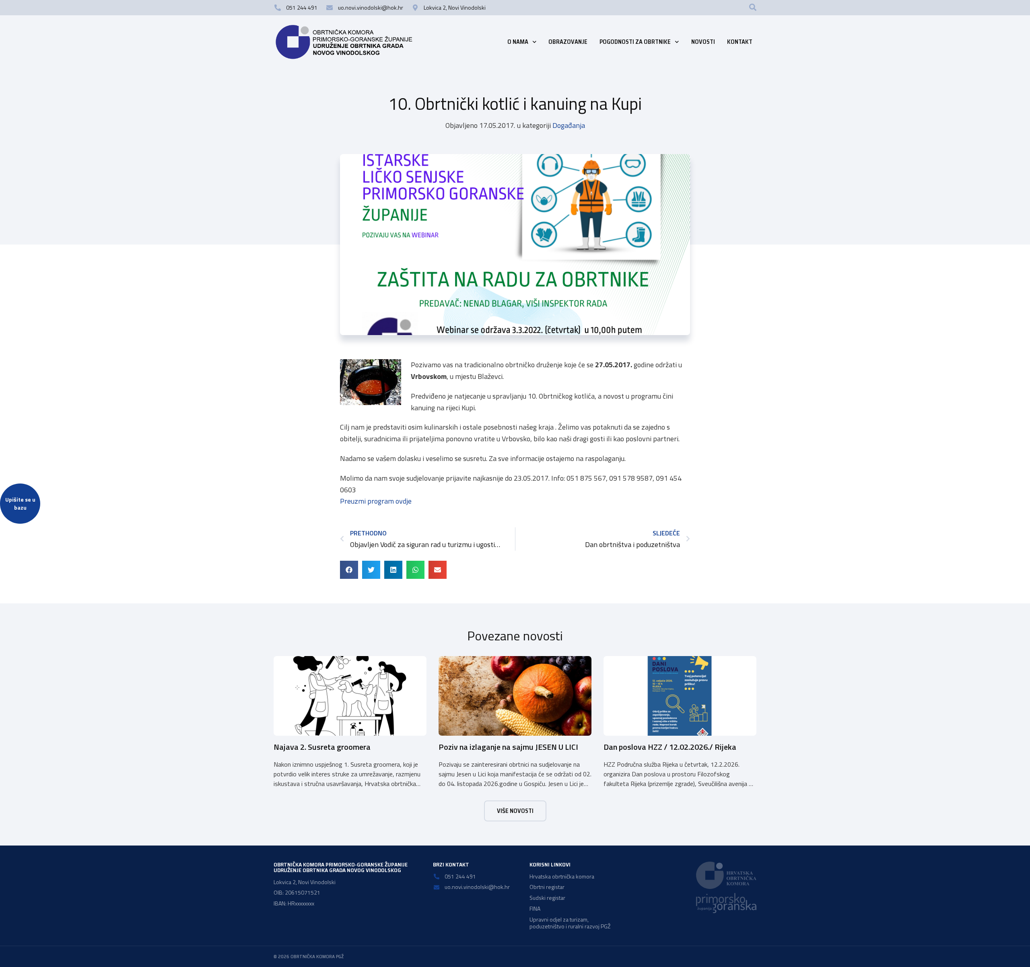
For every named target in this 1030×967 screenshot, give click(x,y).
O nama (517, 42)
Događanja (568, 125)
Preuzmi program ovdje (376, 501)
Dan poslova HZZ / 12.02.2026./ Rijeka (670, 747)
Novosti (703, 42)
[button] (752, 7)
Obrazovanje (567, 42)
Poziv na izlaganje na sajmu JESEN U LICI (508, 747)
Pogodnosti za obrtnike (635, 42)
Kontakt (739, 42)
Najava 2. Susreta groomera (322, 747)
